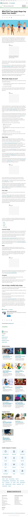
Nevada (13, 0)
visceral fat (7, 154)
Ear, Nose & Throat (22, 480)
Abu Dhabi (4, 0)
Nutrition (6, 467)
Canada (6, 0)
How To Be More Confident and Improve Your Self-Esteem (7, 403)
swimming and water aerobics (12, 298)
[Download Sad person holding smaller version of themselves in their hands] (7, 398)
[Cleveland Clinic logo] (4, 3)
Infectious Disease (7, 482)
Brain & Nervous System (6, 454)
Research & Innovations (4, 501)
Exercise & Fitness (22, 454)
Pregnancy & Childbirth (22, 482)
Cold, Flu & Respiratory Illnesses (5, 480)
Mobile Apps (3, 508)
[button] (26, 3)
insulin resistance (22, 159)
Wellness (20, 355)
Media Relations (3, 505)
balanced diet (6, 180)
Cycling (4, 225)
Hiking (4, 222)
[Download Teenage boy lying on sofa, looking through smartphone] (7, 351)
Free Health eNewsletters (5, 503)
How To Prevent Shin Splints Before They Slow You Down (7, 422)
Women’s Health (22, 473)
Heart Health (5, 460)
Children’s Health (7, 355)
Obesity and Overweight (4, 326)
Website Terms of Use (17, 501)
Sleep (22, 484)
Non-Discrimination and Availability (18, 504)
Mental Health (7, 370)
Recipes (3, 484)
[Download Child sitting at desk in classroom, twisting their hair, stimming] (20, 416)
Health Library (3, 502)
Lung (11, 482)
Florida (9, 0)
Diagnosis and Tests (4, 338)
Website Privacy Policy (17, 502)
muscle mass (22, 115)
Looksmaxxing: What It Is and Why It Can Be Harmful (7, 357)
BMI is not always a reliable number (12, 109)
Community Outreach (4, 500)
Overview (3, 335)
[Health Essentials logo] (12, 3)
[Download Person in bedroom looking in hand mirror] (7, 382)
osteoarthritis (9, 196)
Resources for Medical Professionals (6, 504)
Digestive (18, 480)
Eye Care (3, 482)
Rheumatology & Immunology (8, 484)
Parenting (18, 482)
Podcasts (3, 509)
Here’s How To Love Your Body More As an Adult (20, 357)
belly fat (15, 149)
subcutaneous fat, (13, 154)
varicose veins (4, 196)
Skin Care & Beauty (5, 473)
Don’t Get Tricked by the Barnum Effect (19, 388)
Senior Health (14, 484)
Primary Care (22, 467)
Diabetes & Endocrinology (13, 480)
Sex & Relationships (19, 484)
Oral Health (14, 482)
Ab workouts (18, 185)
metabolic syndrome (10, 160)
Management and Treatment (5, 340)
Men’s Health (14, 460)
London (11, 0)
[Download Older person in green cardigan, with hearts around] (20, 351)
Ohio (15, 0)
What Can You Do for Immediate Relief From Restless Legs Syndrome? (7, 439)
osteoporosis (14, 271)
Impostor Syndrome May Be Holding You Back (7, 372)
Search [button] (24, 5)
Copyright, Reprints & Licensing (18, 500)
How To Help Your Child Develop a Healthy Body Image (20, 403)
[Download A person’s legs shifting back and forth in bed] (7, 432)
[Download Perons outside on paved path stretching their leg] (7, 416)
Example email (8, 314)
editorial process (11, 323)
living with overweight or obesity (8, 66)
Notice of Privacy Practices (18, 503)
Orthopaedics (14, 467)
